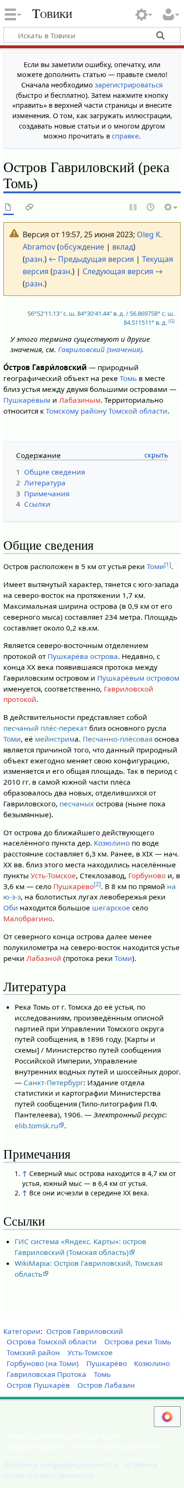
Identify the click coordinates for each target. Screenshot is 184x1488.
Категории (22, 1331)
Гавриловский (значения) (100, 349)
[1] (167, 564)
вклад (122, 247)
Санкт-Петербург (54, 1082)
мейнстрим (55, 739)
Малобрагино (27, 918)
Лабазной (43, 958)
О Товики (141, 1464)
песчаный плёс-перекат (45, 728)
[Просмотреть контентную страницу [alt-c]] (8, 207)
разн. (34, 259)
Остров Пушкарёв (38, 1385)
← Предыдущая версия (91, 259)
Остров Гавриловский (84, 1331)
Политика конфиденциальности (60, 1464)
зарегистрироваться (129, 84)
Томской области (138, 410)
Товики (52, 13)
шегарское (111, 907)
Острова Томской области (52, 1341)
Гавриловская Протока (46, 1374)
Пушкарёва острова (83, 656)
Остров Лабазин (106, 1385)
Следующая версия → (123, 271)
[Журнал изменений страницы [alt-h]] (151, 207)
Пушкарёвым (26, 400)
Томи (155, 566)
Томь (128, 378)
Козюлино (112, 843)
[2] (97, 884)
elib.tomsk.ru (36, 1125)
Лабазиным (79, 400)
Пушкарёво (73, 886)
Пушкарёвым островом (138, 678)
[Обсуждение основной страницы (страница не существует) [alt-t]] (30, 207)
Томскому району (76, 410)
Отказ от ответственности (48, 1475)
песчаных (76, 803)
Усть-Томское (53, 875)
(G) (171, 321)
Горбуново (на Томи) (43, 1363)
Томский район (33, 1352)
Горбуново (147, 875)
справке (125, 135)
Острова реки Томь (137, 1341)
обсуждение (81, 247)
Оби (10, 907)
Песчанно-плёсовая (117, 739)
